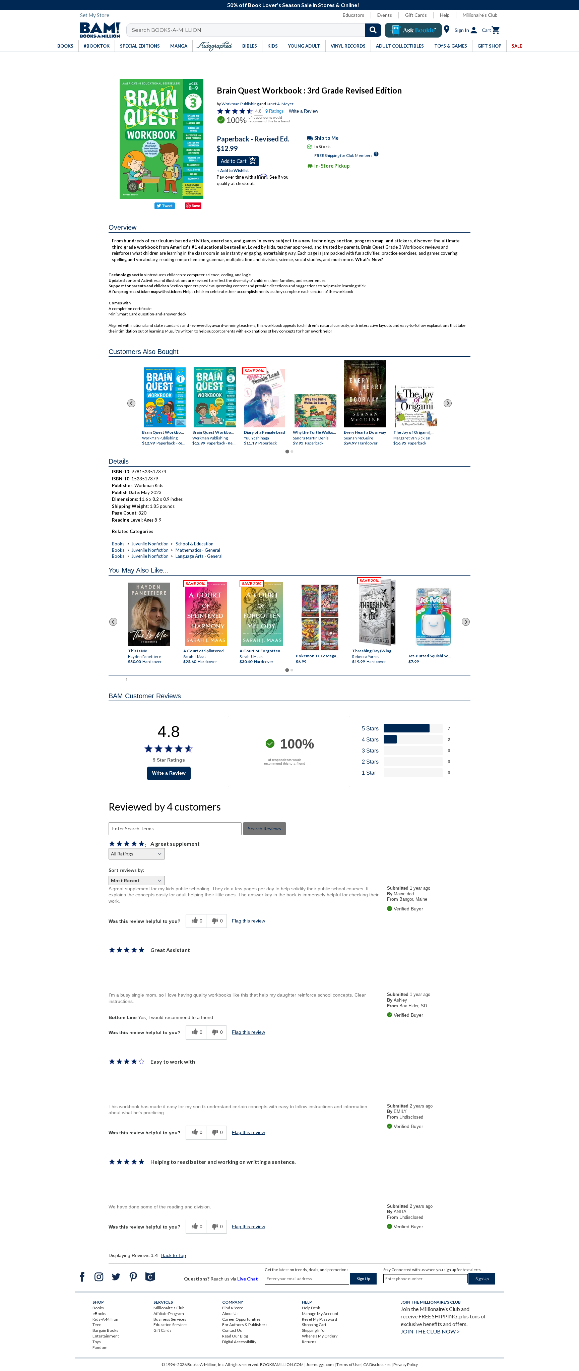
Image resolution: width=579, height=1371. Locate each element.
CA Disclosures (377, 1364)
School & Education (194, 543)
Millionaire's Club (480, 15)
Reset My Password (319, 1319)
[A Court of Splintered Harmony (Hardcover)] (206, 614)
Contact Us (232, 1330)
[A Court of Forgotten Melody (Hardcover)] (262, 614)
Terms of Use (348, 1364)
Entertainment (105, 1335)
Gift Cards (416, 15)
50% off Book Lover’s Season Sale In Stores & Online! (293, 5)
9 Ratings (274, 111)
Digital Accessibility (239, 1341)
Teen (97, 1324)
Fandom (100, 1347)
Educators (353, 15)
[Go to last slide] (131, 403)
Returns (309, 1341)
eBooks (99, 1313)
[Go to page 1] (287, 452)
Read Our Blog (235, 1335)
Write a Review (303, 111)
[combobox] (258, 30)
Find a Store (232, 1307)
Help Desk (311, 1307)
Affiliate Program (168, 1313)
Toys (96, 1341)
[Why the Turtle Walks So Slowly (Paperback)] (315, 410)
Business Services (169, 1319)
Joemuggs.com (320, 1364)
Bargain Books (105, 1330)
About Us (230, 1313)
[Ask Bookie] (413, 30)
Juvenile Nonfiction (150, 543)
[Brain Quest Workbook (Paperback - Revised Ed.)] (165, 397)
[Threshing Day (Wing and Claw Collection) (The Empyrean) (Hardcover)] (377, 612)
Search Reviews (264, 828)
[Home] (98, 30)
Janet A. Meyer (280, 103)
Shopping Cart (314, 1324)
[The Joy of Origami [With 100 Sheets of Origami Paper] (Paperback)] (416, 406)
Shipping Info (313, 1330)
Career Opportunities (241, 1319)
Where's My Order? (319, 1335)
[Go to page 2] (292, 451)
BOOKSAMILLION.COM (282, 1364)
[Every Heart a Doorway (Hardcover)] (365, 393)
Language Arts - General (199, 556)
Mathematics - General (198, 550)
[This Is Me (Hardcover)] (149, 614)
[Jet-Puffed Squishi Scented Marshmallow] (433, 617)
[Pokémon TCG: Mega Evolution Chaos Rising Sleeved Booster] (319, 617)
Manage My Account (320, 1313)
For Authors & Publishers (244, 1324)
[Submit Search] (373, 30)
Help (445, 15)
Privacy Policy (405, 1364)
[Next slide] (448, 403)
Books (118, 543)
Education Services (170, 1324)
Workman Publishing (240, 103)
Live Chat (247, 1278)
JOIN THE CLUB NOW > (430, 1331)
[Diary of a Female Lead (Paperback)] (264, 398)
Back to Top (173, 1255)
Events (384, 15)
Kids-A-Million (105, 1319)
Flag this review (248, 920)
